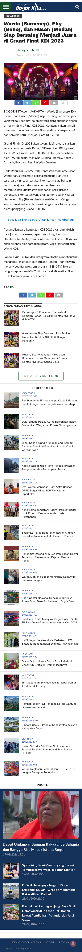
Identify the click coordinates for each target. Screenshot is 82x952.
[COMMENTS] (63, 102)
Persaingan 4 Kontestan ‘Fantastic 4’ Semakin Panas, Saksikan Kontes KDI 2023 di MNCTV (48, 316)
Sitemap (50, 942)
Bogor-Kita (28, 50)
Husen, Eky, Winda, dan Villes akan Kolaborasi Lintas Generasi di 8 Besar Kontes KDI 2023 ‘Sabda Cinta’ (45, 358)
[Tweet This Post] (27, 102)
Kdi (12, 287)
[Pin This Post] (45, 102)
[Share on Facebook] (18, 102)
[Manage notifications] (73, 944)
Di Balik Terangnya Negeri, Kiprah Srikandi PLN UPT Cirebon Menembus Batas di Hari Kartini (49, 889)
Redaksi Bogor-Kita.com (26, 942)
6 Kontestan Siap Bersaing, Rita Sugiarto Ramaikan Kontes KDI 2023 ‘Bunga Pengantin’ (47, 337)
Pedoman (65, 942)
